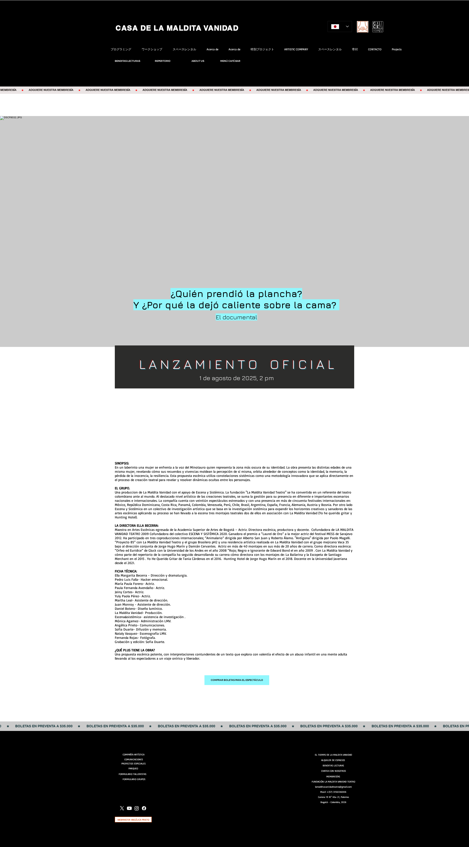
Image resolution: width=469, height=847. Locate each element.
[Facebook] (144, 808)
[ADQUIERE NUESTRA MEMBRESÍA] (234, 90)
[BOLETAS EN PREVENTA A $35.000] (234, 726)
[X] (122, 808)
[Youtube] (129, 808)
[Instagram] (136, 808)
